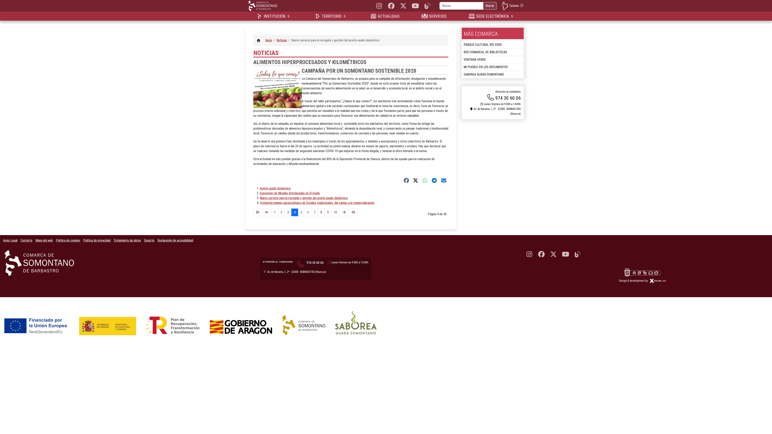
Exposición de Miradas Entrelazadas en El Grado (290, 193)
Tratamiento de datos (127, 240)
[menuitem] (274, 16)
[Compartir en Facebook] (406, 180)
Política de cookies (68, 240)
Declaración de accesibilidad (175, 240)
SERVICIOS (437, 16)
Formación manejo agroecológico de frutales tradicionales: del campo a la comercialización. (317, 203)
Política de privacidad (97, 240)
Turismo (514, 5)
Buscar (490, 6)
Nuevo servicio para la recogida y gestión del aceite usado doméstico (304, 198)
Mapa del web (44, 240)
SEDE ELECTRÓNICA (492, 16)
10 (335, 212)
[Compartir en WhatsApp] (425, 180)
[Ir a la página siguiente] (344, 212)
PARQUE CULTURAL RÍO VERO (483, 45)
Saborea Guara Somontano (484, 74)
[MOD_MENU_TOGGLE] (288, 16)
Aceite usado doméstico (275, 188)
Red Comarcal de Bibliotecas (485, 52)
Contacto (26, 240)
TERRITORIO (331, 16)
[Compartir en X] (415, 180)
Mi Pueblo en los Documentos (486, 67)
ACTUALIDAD (388, 16)
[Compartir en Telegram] (434, 180)
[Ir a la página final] (353, 212)
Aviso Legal (10, 240)
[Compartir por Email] (443, 180)
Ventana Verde (475, 59)
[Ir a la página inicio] (258, 212)
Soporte (149, 240)
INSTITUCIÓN (274, 16)
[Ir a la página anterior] (267, 212)
